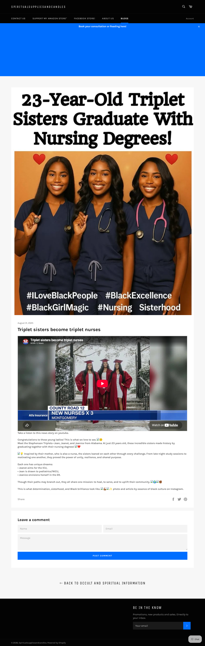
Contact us (18, 18)
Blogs (124, 18)
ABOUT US (108, 18)
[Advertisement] (102, 53)
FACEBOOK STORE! (84, 18)
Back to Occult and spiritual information (104, 583)
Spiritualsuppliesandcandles (38, 7)
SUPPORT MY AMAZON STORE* (50, 18)
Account (190, 18)
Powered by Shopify (56, 643)
